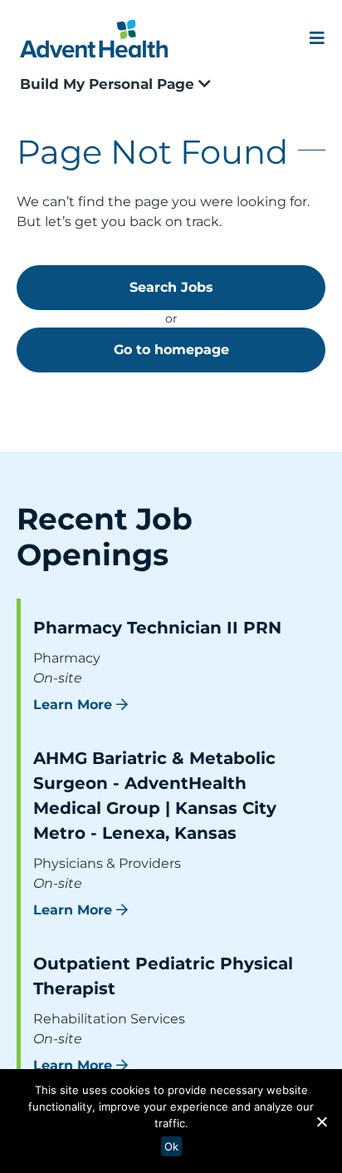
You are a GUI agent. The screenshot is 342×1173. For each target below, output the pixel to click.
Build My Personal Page (109, 84)
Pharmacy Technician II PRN (157, 628)
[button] (321, 1121)
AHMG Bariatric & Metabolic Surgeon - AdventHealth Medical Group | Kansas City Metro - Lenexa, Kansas (154, 795)
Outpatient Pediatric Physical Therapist (163, 976)
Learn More (72, 704)
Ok (171, 1146)
